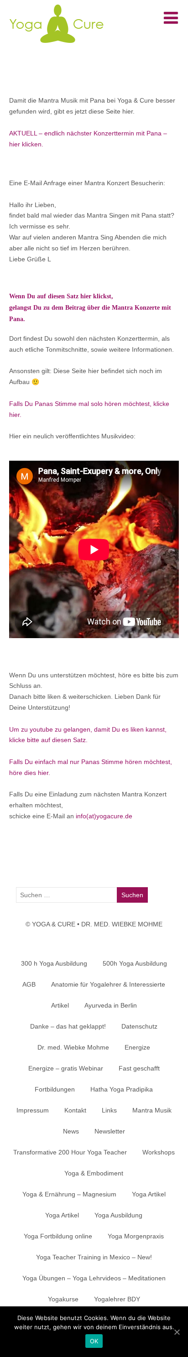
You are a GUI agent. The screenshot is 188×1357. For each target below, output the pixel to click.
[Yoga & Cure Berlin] (56, 45)
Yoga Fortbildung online (58, 1236)
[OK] (176, 1331)
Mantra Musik (152, 1110)
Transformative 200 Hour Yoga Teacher (70, 1152)
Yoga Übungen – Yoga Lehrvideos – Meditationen (94, 1278)
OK (94, 1341)
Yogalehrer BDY (117, 1299)
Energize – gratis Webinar (65, 1068)
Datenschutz (139, 1026)
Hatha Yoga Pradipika (121, 1089)
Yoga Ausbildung (118, 1215)
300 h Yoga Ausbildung (54, 963)
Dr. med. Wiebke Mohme (73, 1047)
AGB (29, 984)
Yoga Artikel (149, 1194)
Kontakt (75, 1110)
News (71, 1131)
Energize (137, 1047)
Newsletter (109, 1131)
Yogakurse (63, 1299)
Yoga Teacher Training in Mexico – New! (94, 1257)
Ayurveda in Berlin (110, 1005)
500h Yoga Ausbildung (135, 963)
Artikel (60, 1005)
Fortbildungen (55, 1089)
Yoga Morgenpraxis (136, 1236)
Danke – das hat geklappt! (68, 1026)
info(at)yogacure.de (104, 816)
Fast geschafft (139, 1068)
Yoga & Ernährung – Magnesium (69, 1194)
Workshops (158, 1152)
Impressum (32, 1110)
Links (109, 1110)
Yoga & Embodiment (93, 1173)
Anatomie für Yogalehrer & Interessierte (108, 984)
